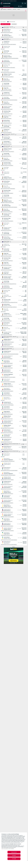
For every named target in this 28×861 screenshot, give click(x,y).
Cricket (4, 21)
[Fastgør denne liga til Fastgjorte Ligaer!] (14, 27)
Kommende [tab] (14, 24)
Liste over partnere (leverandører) (7, 848)
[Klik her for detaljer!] (13, 31)
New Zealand (12, 21)
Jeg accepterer (14, 852)
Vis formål (14, 858)
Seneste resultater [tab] (5, 24)
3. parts (21, 842)
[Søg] (23, 3)
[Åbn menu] (25, 3)
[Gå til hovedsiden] (6, 3)
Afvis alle (14, 855)
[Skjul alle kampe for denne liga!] (26, 27)
